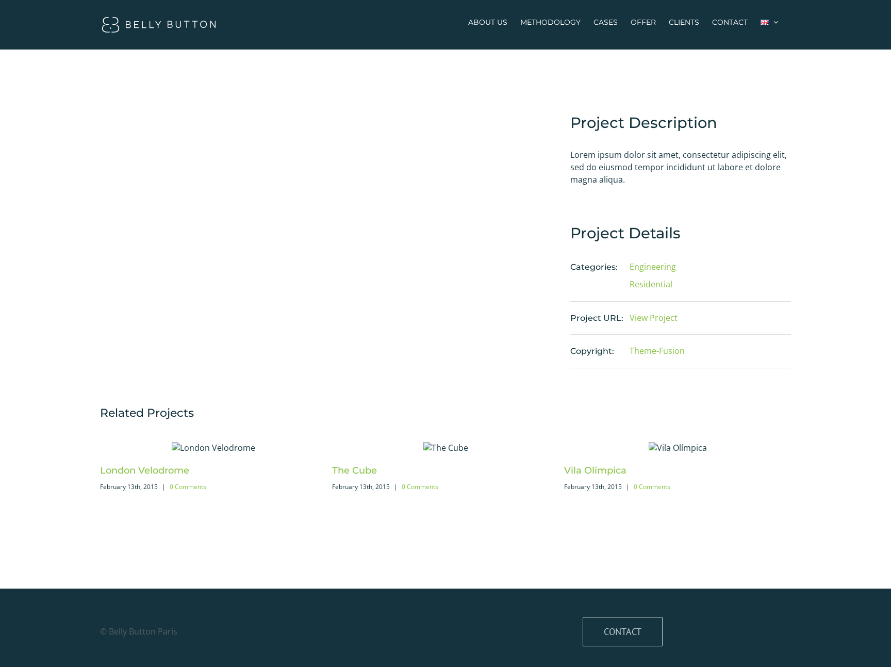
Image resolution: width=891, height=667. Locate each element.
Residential (651, 284)
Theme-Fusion (657, 350)
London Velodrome (144, 470)
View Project (654, 317)
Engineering (653, 266)
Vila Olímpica (595, 470)
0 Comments (188, 486)
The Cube (354, 470)
